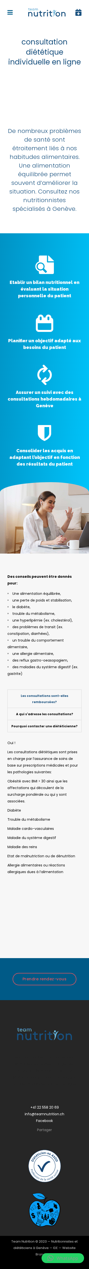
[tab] (44, 698)
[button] (63, 1258)
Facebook (44, 1120)
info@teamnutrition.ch (44, 1114)
